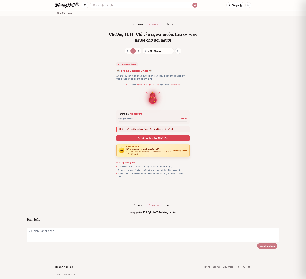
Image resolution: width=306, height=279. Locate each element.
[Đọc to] (133, 51)
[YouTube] (249, 267)
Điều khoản (228, 266)
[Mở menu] (85, 5)
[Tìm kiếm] (194, 5)
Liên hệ (206, 266)
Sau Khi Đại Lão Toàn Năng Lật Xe (153, 212)
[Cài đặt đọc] (178, 51)
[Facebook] (239, 267)
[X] (244, 267)
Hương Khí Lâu (64, 266)
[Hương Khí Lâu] (67, 5)
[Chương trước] (127, 51)
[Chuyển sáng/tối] (248, 5)
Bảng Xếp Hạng (64, 13)
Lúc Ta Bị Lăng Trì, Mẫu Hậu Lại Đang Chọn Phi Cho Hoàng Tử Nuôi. (160, 194)
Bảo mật (216, 266)
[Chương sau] (138, 51)
